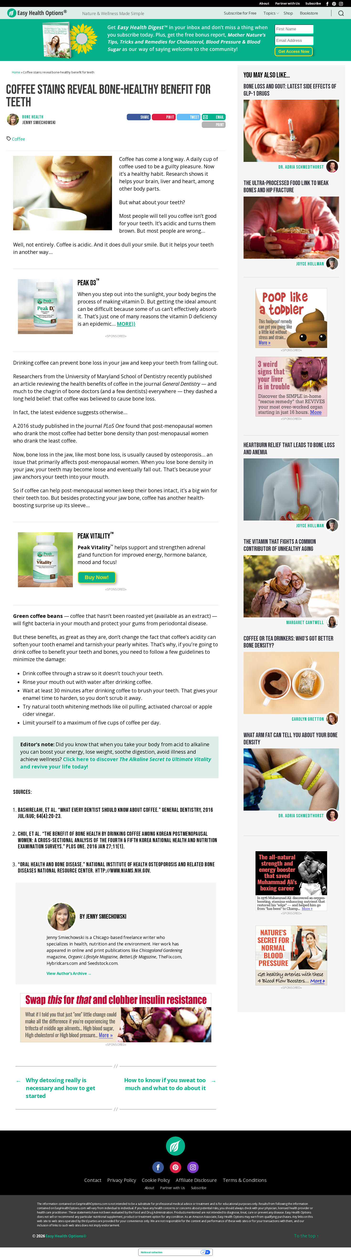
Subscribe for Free (240, 13)
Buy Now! (97, 577)
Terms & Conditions (245, 1180)
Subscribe (313, 3)
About (264, 3)
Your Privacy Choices (183, 1252)
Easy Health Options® (66, 1236)
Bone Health (32, 117)
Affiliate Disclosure (196, 1180)
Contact (92, 1180)
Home (16, 72)
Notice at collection (151, 1252)
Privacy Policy (121, 1180)
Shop (288, 13)
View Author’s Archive (69, 973)
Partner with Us (287, 3)
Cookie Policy (156, 1180)
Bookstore (309, 13)
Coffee (18, 139)
